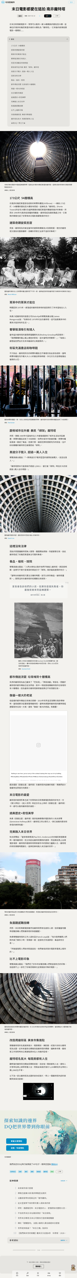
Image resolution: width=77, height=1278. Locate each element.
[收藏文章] (39, 16)
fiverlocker (11, 423)
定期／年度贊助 (17, 1148)
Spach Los (11, 538)
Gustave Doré (26, 669)
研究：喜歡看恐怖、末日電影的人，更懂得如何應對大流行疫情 (42, 1208)
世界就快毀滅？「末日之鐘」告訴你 (33, 1228)
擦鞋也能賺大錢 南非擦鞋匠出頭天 (32, 1193)
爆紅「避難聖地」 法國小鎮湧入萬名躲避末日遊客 (39, 1223)
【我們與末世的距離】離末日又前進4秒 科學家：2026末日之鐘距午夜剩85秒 (42, 1233)
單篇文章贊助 (16, 1141)
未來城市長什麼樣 (25, 1188)
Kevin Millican (12, 294)
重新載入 (38, 1266)
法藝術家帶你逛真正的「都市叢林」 (33, 1198)
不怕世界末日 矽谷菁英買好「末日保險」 (35, 1213)
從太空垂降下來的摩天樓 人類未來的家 (34, 1203)
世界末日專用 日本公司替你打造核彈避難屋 (36, 1218)
